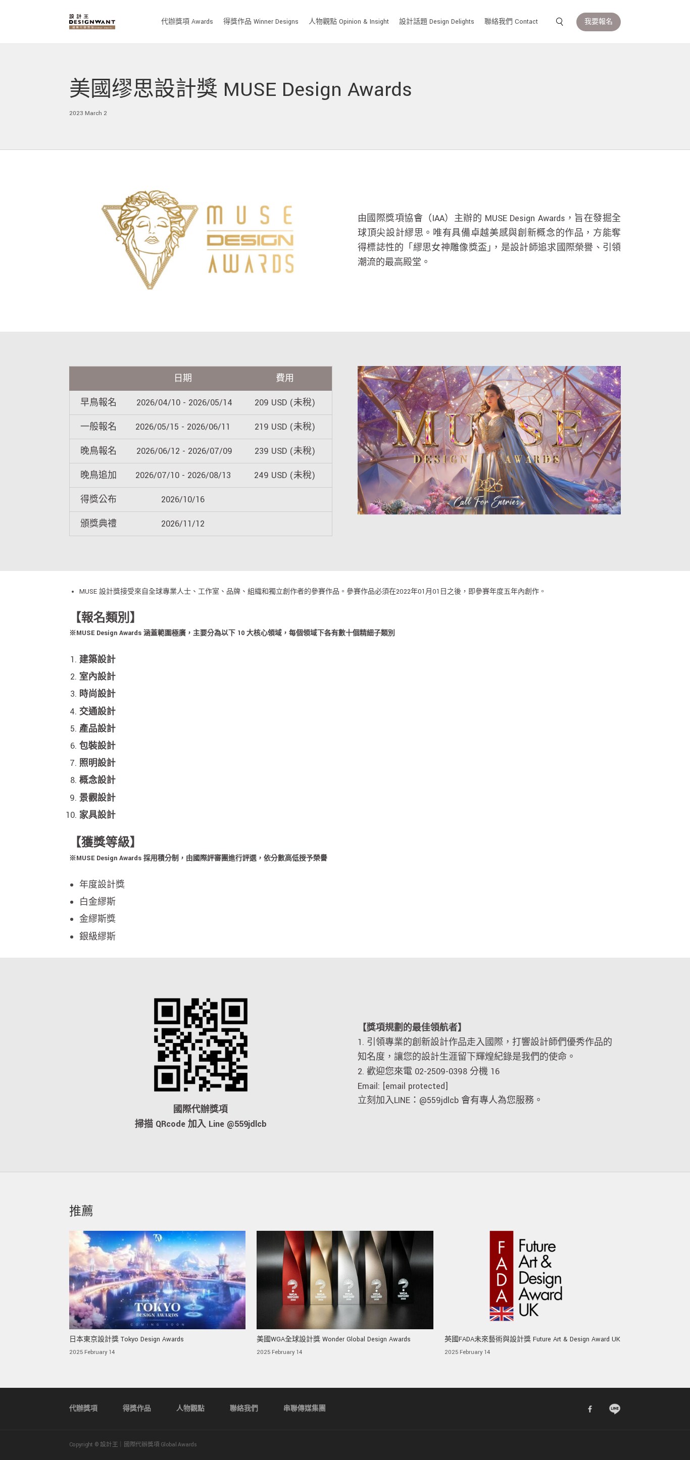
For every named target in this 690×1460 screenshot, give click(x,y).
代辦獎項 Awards (187, 21)
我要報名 (598, 21)
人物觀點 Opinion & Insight (349, 21)
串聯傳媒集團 (304, 1408)
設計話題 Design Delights (436, 21)
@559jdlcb (439, 1100)
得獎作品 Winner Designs (261, 21)
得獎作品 (137, 1408)
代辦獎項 (83, 1408)
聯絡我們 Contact (511, 21)
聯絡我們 (244, 1408)
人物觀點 (190, 1408)
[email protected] (415, 1086)
